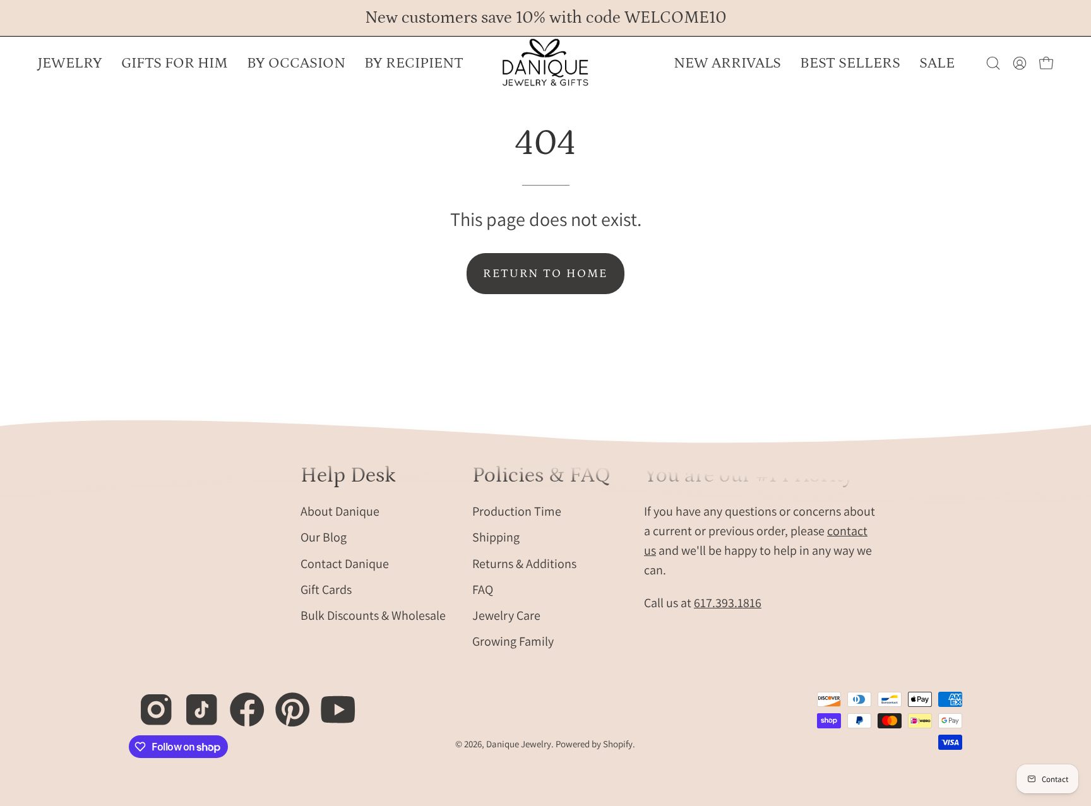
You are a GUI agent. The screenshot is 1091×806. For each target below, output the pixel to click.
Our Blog (324, 537)
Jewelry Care (506, 615)
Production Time (516, 510)
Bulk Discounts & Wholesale (373, 615)
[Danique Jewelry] (545, 63)
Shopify (618, 744)
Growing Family (513, 641)
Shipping (496, 537)
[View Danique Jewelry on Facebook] (240, 702)
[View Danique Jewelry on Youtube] (331, 702)
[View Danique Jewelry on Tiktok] (194, 702)
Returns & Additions (524, 563)
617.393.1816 (727, 602)
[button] (296, 63)
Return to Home (545, 273)
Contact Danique (345, 563)
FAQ (482, 589)
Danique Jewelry (518, 744)
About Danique (340, 510)
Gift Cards (326, 589)
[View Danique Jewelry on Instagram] (149, 702)
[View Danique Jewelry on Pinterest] (285, 702)
